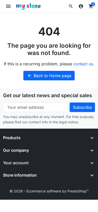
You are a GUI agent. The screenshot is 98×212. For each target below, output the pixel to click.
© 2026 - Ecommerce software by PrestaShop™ (49, 191)
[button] (71, 6)
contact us (83, 63)
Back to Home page (49, 75)
